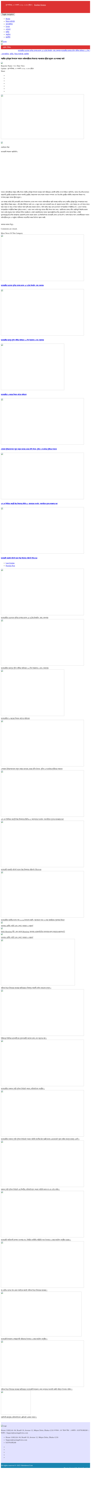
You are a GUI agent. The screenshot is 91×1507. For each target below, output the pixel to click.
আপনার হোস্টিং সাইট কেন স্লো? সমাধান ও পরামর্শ (17, 926)
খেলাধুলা (8, 29)
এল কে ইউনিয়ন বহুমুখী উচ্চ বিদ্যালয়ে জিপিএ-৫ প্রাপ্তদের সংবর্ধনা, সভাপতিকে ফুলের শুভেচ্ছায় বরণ (29, 504)
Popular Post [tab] (10, 566)
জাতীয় (7, 32)
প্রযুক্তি (8, 34)
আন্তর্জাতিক (9, 24)
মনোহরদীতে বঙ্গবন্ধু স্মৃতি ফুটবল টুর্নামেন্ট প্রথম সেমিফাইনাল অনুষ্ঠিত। (23, 1088)
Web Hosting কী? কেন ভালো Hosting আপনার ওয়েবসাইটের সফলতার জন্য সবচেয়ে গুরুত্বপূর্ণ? (33, 931)
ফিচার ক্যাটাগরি (10, 21)
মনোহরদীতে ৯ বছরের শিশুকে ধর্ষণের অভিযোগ (14, 394)
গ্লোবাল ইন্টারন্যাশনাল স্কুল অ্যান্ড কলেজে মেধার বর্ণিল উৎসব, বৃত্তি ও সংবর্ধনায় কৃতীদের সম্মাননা (29, 449)
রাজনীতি (8, 37)
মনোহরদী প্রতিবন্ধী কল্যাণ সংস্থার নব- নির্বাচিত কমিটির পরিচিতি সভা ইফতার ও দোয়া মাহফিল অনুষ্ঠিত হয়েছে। (36, 1240)
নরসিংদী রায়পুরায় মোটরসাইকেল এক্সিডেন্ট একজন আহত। (19, 1417)
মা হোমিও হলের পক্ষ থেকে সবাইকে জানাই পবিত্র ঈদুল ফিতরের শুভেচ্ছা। (24, 1290)
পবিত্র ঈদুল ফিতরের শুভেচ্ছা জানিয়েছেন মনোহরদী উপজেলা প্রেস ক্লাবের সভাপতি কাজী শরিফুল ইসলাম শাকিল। (37, 1389)
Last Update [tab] (10, 563)
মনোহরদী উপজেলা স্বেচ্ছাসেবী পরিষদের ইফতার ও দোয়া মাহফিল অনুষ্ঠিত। (24, 1339)
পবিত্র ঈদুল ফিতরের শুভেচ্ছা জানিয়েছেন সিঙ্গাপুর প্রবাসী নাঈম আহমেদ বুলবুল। (26, 988)
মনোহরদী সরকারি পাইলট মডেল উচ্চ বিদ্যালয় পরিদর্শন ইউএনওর (19, 558)
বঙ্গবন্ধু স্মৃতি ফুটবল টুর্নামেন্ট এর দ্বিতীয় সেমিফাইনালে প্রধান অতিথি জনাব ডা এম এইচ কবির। (30, 1189)
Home (8, 19)
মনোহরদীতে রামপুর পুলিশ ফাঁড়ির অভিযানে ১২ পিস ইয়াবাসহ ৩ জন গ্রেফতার (22, 340)
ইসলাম (8, 27)
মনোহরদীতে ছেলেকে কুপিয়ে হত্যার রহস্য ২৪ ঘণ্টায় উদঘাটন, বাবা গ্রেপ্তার (32, 50)
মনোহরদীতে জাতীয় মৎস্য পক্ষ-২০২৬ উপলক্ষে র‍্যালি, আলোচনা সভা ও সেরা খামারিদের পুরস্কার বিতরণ (33, 920)
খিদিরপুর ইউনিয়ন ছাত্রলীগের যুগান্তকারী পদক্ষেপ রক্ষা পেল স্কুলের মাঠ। (24, 1038)
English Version (40, 5)
